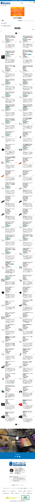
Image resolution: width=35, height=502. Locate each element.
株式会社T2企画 (15, 476)
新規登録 (13, 485)
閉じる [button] (34, 29)
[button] (34, 2)
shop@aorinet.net (16, 480)
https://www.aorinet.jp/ (17, 444)
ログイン (18, 485)
